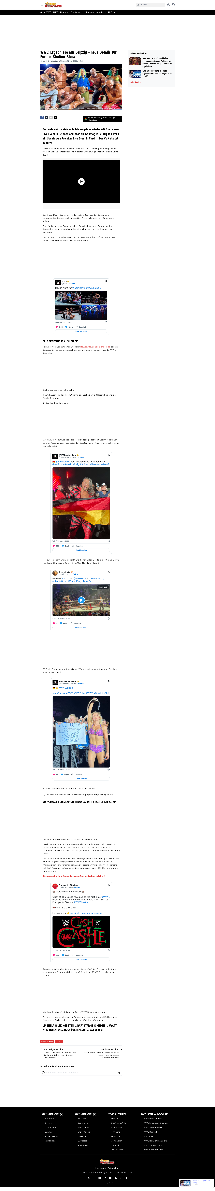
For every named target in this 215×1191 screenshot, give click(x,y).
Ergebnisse (76, 12)
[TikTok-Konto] (104, 1178)
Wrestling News (47, 1041)
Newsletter (101, 12)
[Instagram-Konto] (99, 1178)
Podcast (90, 12)
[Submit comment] (119, 1072)
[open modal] (173, 4)
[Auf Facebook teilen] (42, 117)
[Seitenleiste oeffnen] (41, 4)
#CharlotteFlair (101, 693)
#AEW (55, 12)
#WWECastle (81, 902)
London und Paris (101, 347)
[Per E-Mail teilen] (51, 117)
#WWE (47, 12)
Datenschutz (114, 1168)
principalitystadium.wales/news (86, 913)
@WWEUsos (79, 578)
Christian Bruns (54, 61)
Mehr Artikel (135, 82)
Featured (59, 1041)
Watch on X (103, 587)
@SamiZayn (78, 288)
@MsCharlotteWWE (63, 693)
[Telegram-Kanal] (126, 1178)
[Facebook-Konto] (94, 1178)
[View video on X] (81, 600)
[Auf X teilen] (46, 117)
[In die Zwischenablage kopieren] (55, 117)
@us (91, 581)
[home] (41, 12)
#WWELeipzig (93, 288)
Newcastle (85, 347)
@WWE (106, 897)
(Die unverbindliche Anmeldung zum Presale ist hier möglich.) (74, 876)
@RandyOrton (59, 581)
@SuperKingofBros (78, 581)
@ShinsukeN (62, 461)
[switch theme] (168, 4)
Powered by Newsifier (107, 1183)
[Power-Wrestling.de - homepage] (53, 5)
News (63, 12)
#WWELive (58, 464)
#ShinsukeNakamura (91, 464)
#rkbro (65, 578)
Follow (72, 284)
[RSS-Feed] (115, 1178)
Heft (110, 12)
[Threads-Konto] (121, 1178)
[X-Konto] (88, 1178)
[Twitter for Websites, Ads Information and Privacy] (106, 322)
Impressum (100, 1168)
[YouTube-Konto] (110, 1178)
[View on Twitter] (106, 282)
